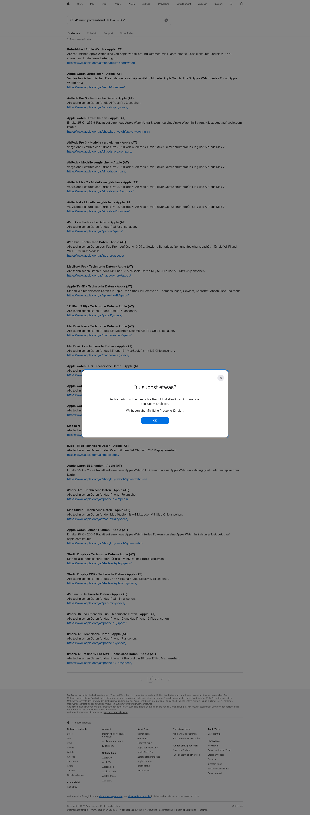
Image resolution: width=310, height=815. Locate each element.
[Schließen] (221, 378)
